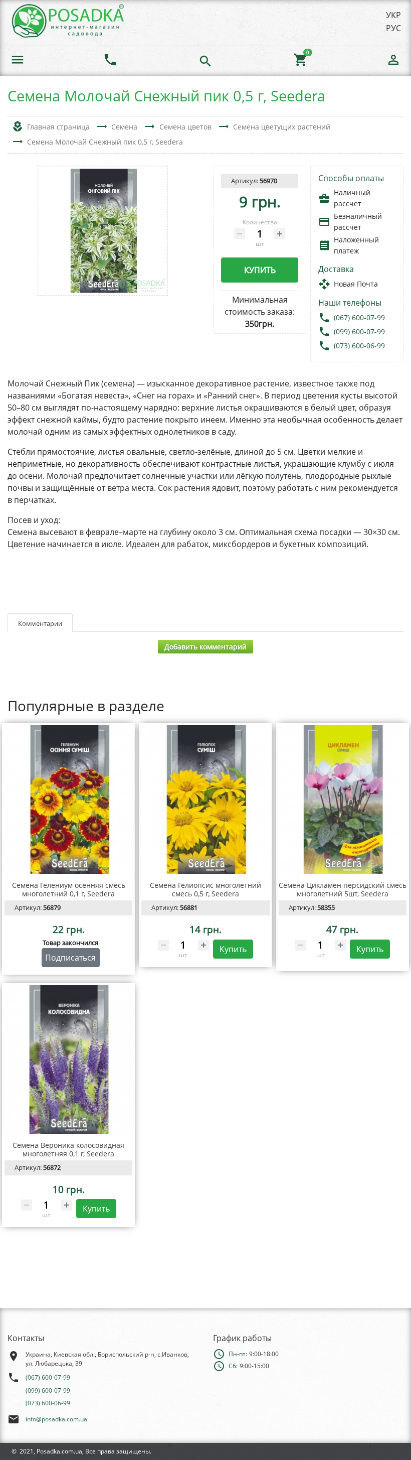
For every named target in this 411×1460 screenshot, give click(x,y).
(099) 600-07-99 (359, 331)
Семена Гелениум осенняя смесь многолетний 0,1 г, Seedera (68, 889)
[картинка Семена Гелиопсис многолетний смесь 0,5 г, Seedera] (205, 799)
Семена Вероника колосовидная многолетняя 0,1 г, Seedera (68, 1149)
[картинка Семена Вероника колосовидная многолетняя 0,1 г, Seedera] (68, 1059)
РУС (393, 28)
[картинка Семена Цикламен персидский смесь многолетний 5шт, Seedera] (342, 799)
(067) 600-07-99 (359, 317)
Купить (260, 270)
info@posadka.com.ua (56, 1419)
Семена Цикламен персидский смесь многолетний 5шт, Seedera (342, 889)
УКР (393, 15)
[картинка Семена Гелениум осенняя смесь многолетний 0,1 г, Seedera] (68, 799)
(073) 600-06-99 (359, 345)
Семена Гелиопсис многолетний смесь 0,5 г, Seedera (205, 889)
